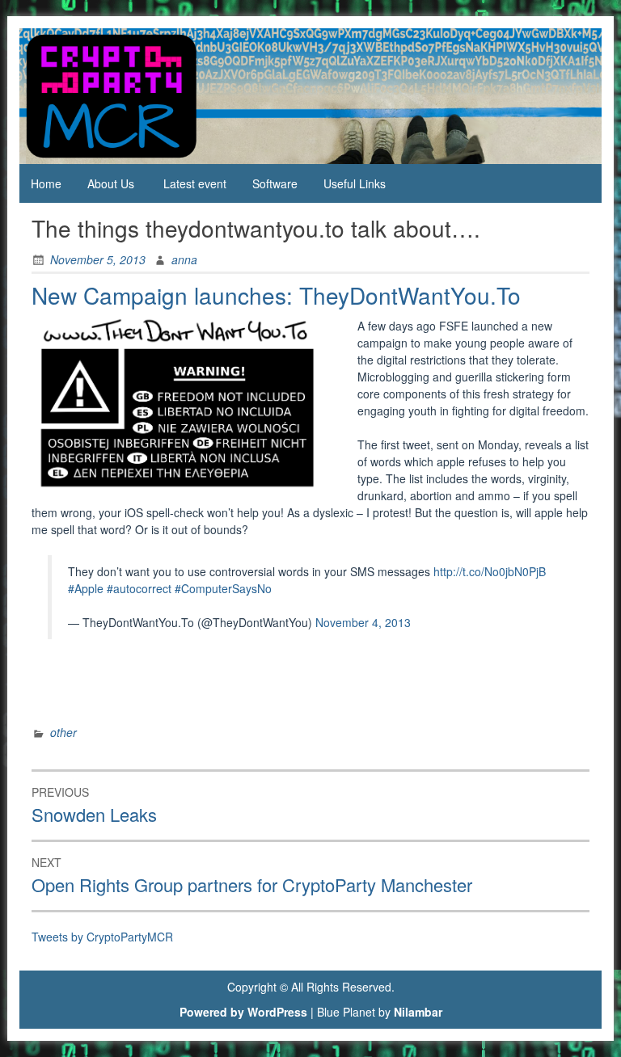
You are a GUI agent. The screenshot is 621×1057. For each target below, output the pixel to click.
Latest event (194, 183)
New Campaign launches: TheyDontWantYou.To (276, 295)
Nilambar (418, 1012)
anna (184, 259)
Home (46, 183)
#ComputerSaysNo (223, 588)
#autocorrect (139, 588)
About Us (110, 183)
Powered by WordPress (243, 1012)
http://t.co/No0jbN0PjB (489, 571)
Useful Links (354, 183)
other (63, 732)
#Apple (86, 588)
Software (275, 183)
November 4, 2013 (363, 622)
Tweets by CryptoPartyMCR (102, 937)
